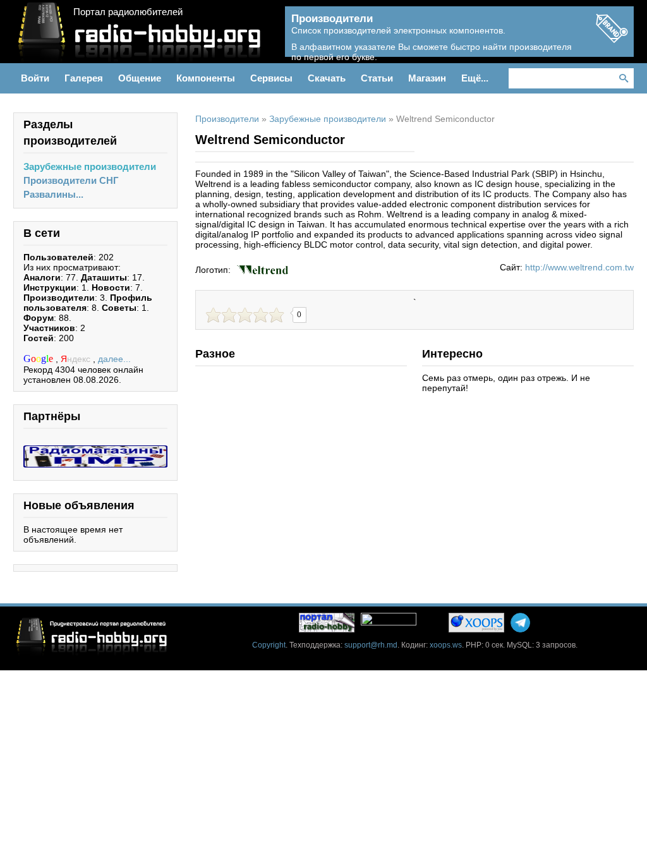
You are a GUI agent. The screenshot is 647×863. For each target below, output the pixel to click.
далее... (114, 359)
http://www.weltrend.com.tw (579, 267)
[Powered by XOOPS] (476, 622)
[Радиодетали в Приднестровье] (95, 450)
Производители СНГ (71, 180)
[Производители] (611, 39)
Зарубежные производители (89, 166)
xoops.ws (446, 645)
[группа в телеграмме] (520, 622)
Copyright (269, 645)
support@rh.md (370, 645)
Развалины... (53, 194)
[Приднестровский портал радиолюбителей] (326, 622)
